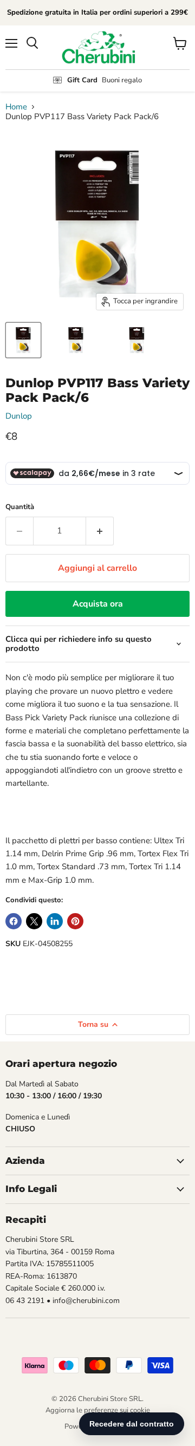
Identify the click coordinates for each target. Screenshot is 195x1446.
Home (16, 107)
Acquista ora (98, 604)
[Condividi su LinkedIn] (55, 921)
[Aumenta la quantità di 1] (100, 531)
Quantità (19, 507)
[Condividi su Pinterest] (75, 921)
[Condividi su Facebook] (13, 921)
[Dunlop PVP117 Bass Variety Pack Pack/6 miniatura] (23, 340)
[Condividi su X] (34, 921)
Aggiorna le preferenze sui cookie (98, 1410)
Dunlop (18, 416)
